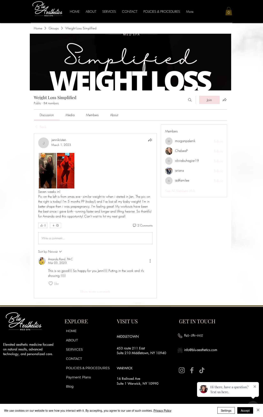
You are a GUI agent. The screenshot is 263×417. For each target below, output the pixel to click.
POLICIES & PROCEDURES (87, 368)
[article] (95, 215)
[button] (228, 11)
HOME (71, 331)
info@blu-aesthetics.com (200, 350)
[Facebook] (192, 370)
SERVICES (74, 349)
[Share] (150, 139)
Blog (70, 386)
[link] (47, 115)
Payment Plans (78, 377)
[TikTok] (202, 370)
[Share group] (224, 99)
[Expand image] (56, 170)
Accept (245, 410)
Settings (226, 410)
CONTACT (74, 359)
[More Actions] (150, 261)
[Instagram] (182, 370)
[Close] (258, 410)
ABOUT (72, 340)
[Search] (189, 100)
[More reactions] (55, 225)
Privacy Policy (162, 410)
